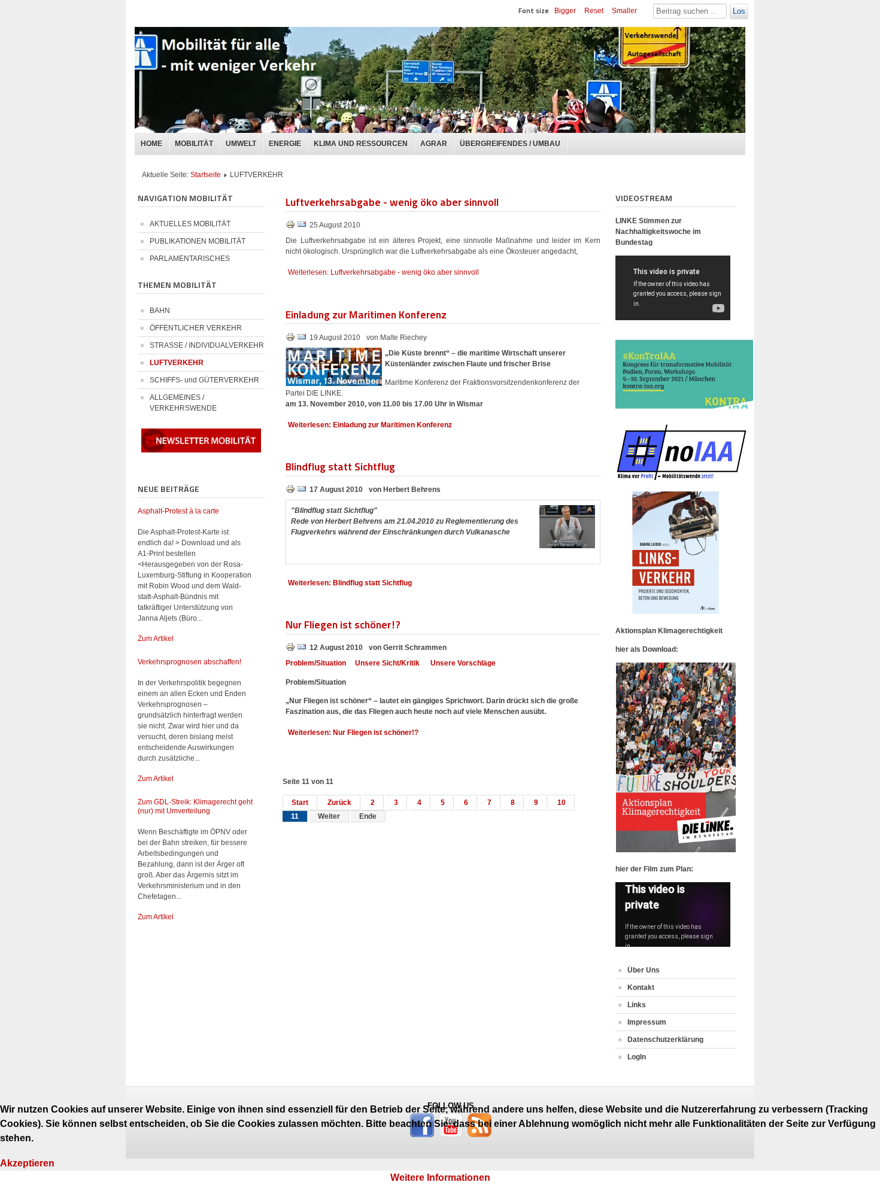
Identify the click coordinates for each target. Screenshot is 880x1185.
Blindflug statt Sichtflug (340, 465)
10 (561, 802)
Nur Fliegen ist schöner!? (343, 623)
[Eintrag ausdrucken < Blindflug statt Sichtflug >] (291, 491)
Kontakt (640, 987)
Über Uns (643, 970)
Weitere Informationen (440, 1177)
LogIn (636, 1057)
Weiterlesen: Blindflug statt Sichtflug (350, 583)
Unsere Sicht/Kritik (387, 663)
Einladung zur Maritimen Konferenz (366, 313)
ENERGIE (285, 143)
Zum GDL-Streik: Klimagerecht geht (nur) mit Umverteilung (195, 806)
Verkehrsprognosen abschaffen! (189, 662)
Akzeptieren (27, 1163)
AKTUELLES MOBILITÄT (190, 224)
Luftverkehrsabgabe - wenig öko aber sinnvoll (392, 201)
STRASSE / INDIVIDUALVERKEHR (207, 345)
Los (739, 11)
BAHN (160, 310)
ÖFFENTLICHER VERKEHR (196, 328)
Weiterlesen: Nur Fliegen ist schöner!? (353, 732)
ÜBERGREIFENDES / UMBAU (510, 143)
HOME (151, 143)
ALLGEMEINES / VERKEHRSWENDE (183, 402)
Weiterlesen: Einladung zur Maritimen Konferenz (370, 425)
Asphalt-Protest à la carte (178, 511)
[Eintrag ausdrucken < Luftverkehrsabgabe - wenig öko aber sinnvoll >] (291, 227)
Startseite (205, 175)
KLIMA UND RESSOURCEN (361, 143)
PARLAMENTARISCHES (190, 258)
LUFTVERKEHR (177, 362)
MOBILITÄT (194, 143)
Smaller (624, 11)
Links (636, 1005)
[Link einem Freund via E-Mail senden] (302, 227)
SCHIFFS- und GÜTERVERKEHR (204, 380)
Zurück (339, 802)
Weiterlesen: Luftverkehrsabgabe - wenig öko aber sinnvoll (383, 272)
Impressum (646, 1022)
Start (300, 802)
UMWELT (241, 143)
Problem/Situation (316, 663)
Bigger (565, 11)
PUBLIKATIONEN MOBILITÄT (197, 241)
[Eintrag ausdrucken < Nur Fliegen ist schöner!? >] (291, 649)
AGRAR (433, 143)
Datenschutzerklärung (665, 1039)
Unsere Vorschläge (463, 663)
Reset (593, 11)
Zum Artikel (156, 638)
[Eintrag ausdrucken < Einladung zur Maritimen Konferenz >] (291, 339)
